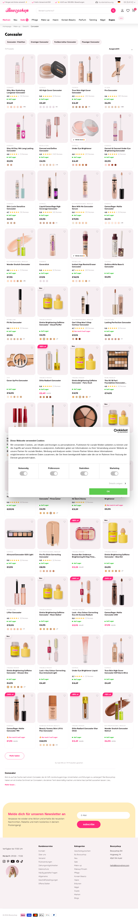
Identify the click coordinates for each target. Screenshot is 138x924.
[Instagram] (4, 861)
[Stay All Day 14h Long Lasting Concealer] (20, 127)
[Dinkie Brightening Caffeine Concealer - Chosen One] (20, 650)
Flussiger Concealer (90, 42)
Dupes (77, 891)
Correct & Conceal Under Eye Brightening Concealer (118, 149)
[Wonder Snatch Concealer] (20, 243)
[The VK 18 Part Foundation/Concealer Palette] (118, 360)
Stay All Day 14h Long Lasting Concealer (20, 149)
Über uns (42, 854)
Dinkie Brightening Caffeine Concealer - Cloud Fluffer (51, 323)
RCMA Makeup (110, 378)
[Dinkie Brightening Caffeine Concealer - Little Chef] (118, 418)
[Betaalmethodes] (22, 915)
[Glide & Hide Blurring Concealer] (20, 418)
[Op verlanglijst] (32, 58)
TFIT (8, 378)
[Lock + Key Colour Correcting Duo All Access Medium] (85, 592)
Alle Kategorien (15, 21)
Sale (76, 862)
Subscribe (88, 824)
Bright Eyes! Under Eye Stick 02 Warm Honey (85, 497)
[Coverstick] (52, 243)
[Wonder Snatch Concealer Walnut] (118, 708)
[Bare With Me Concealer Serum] (85, 186)
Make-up (16, 26)
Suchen (113, 10)
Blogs (76, 898)
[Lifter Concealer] (20, 592)
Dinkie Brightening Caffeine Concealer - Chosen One (19, 671)
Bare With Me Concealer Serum (82, 207)
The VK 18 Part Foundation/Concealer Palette (115, 381)
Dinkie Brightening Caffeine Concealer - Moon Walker (51, 613)
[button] (40, 339)
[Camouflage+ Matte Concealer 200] (118, 592)
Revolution (44, 145)
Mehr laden (14, 756)
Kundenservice (46, 846)
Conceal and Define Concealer (48, 149)
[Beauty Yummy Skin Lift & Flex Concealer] (52, 708)
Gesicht (26, 26)
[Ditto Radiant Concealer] (52, 360)
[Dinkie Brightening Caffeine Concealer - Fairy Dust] (85, 360)
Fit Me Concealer (14, 322)
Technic (108, 261)
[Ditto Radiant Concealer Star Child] (85, 708)
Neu (75, 858)
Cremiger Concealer (40, 42)
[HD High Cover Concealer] (52, 69)
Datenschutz (44, 869)
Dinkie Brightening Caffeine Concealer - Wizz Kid (117, 555)
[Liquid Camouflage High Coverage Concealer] (52, 186)
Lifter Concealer (14, 612)
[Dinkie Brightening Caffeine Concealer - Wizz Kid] (118, 534)
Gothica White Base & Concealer (114, 265)
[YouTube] (13, 861)
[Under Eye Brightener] (85, 127)
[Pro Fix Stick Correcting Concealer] (52, 534)
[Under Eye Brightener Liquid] (85, 650)
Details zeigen (115, 483)
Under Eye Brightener (82, 148)
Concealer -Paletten (16, 42)
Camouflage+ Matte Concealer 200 (113, 613)
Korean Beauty (80, 876)
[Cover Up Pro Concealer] (20, 360)
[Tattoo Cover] (85, 418)
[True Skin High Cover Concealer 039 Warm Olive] (118, 650)
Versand (42, 858)
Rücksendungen (45, 862)
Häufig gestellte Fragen (48, 873)
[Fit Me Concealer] (20, 302)
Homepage (7, 26)
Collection (109, 320)
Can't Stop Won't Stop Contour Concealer (81, 323)
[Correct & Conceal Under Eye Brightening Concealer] (118, 127)
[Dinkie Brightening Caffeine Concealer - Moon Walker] (52, 592)
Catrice (42, 87)
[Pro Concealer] (118, 69)
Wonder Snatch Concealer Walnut (116, 729)
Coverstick (44, 264)
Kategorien (79, 846)
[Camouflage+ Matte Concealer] (118, 186)
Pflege (76, 873)
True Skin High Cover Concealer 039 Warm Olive (116, 671)
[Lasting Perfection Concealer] (118, 302)
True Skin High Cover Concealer (81, 91)
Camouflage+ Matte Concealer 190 (15, 729)
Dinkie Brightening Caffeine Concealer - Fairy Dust (84, 381)
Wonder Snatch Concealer (18, 264)
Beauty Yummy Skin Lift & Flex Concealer (51, 729)
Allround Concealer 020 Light (20, 554)
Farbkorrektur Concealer (65, 42)
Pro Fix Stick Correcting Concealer (50, 555)
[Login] (122, 10)
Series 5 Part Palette (16, 496)
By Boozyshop (80, 854)
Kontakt (42, 851)
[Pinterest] (8, 861)
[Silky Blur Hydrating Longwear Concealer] (20, 69)
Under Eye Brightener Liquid (84, 670)
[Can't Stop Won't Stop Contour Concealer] (85, 302)
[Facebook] (17, 861)
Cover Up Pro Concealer (17, 380)
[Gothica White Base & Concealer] (118, 243)
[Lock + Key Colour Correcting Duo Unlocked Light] (52, 650)
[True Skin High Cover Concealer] (85, 69)
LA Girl (107, 87)
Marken (6, 20)
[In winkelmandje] (30, 79)
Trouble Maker (45, 320)
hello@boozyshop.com (119, 865)
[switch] (54, 473)
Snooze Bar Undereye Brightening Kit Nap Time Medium (83, 555)
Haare (76, 880)
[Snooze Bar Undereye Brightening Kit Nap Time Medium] (85, 534)
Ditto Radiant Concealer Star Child (85, 729)
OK (108, 491)
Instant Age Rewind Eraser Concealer (84, 265)
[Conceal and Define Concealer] (52, 127)
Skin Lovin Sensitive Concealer (16, 207)
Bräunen (77, 883)
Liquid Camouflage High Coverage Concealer (50, 207)
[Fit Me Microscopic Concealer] (52, 418)
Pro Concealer (111, 90)
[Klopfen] (22, 861)
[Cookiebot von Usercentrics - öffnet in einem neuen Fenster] (116, 431)
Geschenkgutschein (82, 851)
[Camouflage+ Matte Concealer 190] (20, 708)
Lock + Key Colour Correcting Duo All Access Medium (85, 613)
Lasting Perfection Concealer (118, 322)
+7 (57, 339)
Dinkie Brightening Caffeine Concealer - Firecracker (51, 497)
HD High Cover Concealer (50, 90)
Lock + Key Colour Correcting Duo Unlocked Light (52, 671)
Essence (10, 87)
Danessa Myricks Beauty (49, 726)
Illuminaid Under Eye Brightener (114, 497)
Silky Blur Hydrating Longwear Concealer (16, 91)
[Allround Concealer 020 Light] (20, 534)
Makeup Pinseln (80, 869)
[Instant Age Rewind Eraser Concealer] (85, 243)
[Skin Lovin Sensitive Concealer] (20, 186)
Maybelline (76, 261)
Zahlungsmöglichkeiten (48, 865)
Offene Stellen (44, 883)
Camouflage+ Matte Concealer (113, 207)
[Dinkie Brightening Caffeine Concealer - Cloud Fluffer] (52, 302)
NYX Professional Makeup (82, 204)
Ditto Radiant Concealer (50, 380)
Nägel (76, 887)
